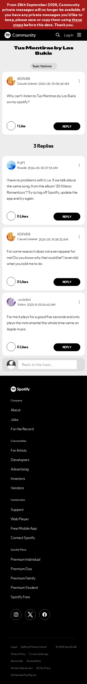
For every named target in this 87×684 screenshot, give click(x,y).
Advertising (20, 469)
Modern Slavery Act (22, 668)
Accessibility (34, 661)
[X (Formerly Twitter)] (30, 614)
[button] (79, 81)
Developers (20, 459)
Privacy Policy (18, 654)
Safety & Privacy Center (34, 647)
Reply (67, 126)
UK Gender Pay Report (23, 675)
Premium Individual (25, 559)
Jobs (14, 419)
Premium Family (23, 578)
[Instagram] (16, 614)
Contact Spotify (23, 537)
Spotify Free (20, 596)
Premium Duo (21, 568)
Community (24, 35)
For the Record (22, 428)
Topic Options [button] (42, 66)
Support (17, 509)
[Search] (57, 35)
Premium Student (24, 587)
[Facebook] (44, 614)
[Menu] (79, 35)
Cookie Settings (38, 654)
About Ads (17, 661)
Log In (68, 35)
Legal (14, 647)
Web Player (20, 518)
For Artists (19, 450)
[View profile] (11, 80)
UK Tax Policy (43, 668)
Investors (18, 478)
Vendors (17, 487)
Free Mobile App (24, 528)
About (16, 409)
